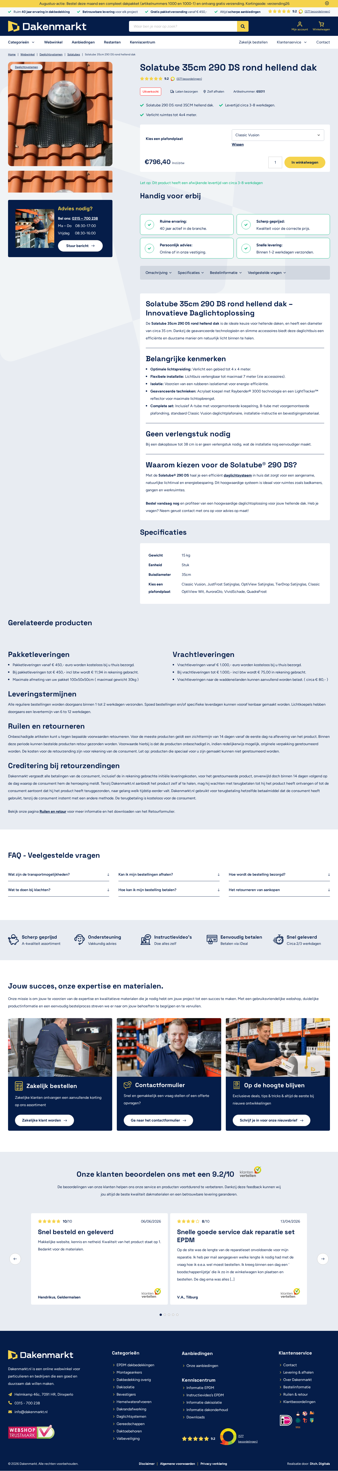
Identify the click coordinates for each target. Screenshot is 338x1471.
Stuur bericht (77, 246)
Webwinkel (53, 42)
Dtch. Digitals (320, 1464)
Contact (323, 42)
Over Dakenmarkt (297, 1379)
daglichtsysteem (238, 475)
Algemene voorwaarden (177, 1464)
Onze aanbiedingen (202, 1365)
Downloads (195, 1417)
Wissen (238, 144)
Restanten (112, 42)
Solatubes (73, 54)
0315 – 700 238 (85, 218)
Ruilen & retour (295, 1394)
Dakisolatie (126, 1387)
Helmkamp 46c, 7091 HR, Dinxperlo (43, 1394)
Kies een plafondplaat (164, 138)
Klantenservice (289, 42)
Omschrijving (156, 272)
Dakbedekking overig (134, 1379)
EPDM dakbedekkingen (135, 1365)
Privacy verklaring (214, 1464)
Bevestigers (126, 1394)
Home (12, 54)
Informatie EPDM (200, 1388)
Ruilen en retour (53, 811)
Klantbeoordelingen (299, 1402)
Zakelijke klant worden (41, 1120)
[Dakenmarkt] (47, 26)
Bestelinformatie (224, 272)
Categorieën (18, 42)
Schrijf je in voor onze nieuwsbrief (268, 1120)
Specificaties (189, 272)
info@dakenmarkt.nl (31, 1412)
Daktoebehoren (129, 1431)
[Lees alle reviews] (248, 1174)
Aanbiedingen (83, 42)
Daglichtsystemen (51, 54)
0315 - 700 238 (27, 1403)
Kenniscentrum (142, 42)
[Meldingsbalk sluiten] (327, 3)
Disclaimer (147, 1464)
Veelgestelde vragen (265, 272)
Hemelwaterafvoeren (134, 1402)
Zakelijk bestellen (253, 42)
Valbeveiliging (128, 1438)
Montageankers (129, 1372)
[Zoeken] (243, 26)
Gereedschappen (131, 1424)
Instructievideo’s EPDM (205, 1395)
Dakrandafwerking (131, 1409)
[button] (15, 1259)
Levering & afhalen (298, 1372)
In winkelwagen (305, 162)
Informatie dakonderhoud (207, 1410)
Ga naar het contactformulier (155, 1120)
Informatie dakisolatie (204, 1402)
